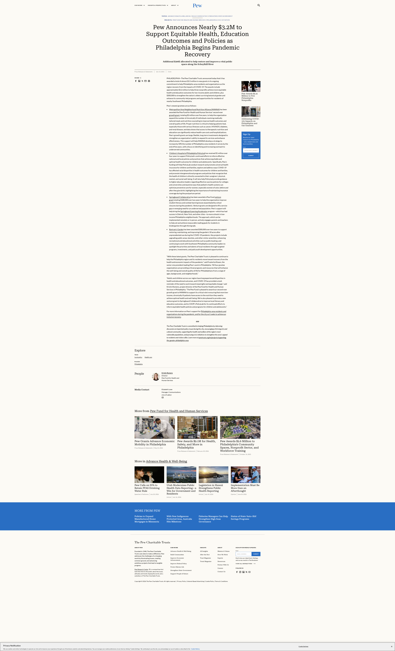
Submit (251, 155)
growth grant (174, 115)
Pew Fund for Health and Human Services (179, 411)
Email (244, 147)
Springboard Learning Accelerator (193, 211)
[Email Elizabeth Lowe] (163, 397)
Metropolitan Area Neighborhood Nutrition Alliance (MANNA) (194, 109)
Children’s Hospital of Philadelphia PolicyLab (187, 153)
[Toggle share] (259, 75)
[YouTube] (249, 572)
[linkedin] (139, 81)
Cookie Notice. (195, 649)
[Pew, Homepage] (197, 5)
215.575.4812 (166, 395)
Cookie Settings (303, 646)
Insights (203, 547)
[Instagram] (240, 572)
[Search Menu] (258, 5)
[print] (149, 81)
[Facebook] (237, 572)
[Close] (391, 646)
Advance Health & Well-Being (166, 461)
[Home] (152, 542)
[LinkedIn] (243, 572)
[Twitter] (246, 572)
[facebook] (136, 81)
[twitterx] (142, 81)
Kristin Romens (167, 373)
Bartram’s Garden (176, 229)
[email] (145, 81)
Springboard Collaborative (180, 197)
